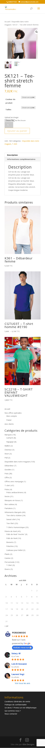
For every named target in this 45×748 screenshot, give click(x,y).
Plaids (7, 554)
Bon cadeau (9, 504)
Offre (7, 477)
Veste (7, 496)
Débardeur (9, 465)
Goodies (8, 469)
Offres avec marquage (14, 481)
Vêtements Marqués (13, 512)
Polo (6, 473)
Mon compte (11, 416)
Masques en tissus (12, 500)
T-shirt (14, 144)
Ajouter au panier (17, 130)
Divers (7, 569)
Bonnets (9, 542)
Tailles (8, 109)
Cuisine (7, 558)
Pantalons (9, 508)
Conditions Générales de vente (17, 701)
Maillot (7, 445)
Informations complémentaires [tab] (21, 159)
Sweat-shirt (11, 519)
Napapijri (10, 442)
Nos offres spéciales (13, 413)
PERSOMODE (19, 632)
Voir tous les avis (22, 683)
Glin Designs (28, 744)
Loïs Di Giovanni (19, 664)
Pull (6, 457)
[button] (36, 32)
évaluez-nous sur (21, 647)
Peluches (10, 546)
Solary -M (16, 653)
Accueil (7, 21)
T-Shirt (9, 565)
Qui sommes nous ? (13, 711)
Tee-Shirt (10, 523)
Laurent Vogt (18, 674)
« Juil (6, 626)
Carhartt (9, 438)
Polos (7, 489)
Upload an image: (12, 117)
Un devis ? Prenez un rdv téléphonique (20, 707)
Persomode (9, 562)
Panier (9, 420)
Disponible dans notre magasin (17, 461)
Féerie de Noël (11, 531)
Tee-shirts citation (14, 515)
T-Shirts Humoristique (15, 527)
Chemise (8, 449)
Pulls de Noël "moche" (15, 534)
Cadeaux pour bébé (14, 550)
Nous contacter (11, 714)
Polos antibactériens (14, 492)
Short (7, 453)
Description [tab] (12, 155)
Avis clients (9, 424)
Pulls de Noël (11, 538)
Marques (8, 434)
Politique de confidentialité (16, 704)
